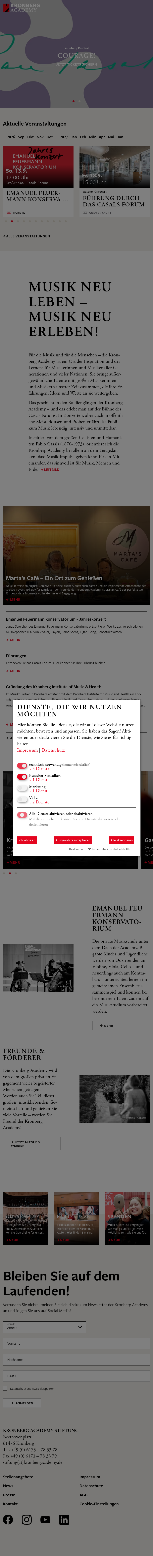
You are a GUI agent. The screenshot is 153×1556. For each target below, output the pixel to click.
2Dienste (39, 802)
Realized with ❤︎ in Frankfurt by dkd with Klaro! (101, 849)
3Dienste (39, 769)
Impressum (27, 750)
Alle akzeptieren (122, 840)
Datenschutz (53, 750)
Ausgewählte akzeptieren (73, 840)
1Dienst (38, 780)
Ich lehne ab (27, 840)
